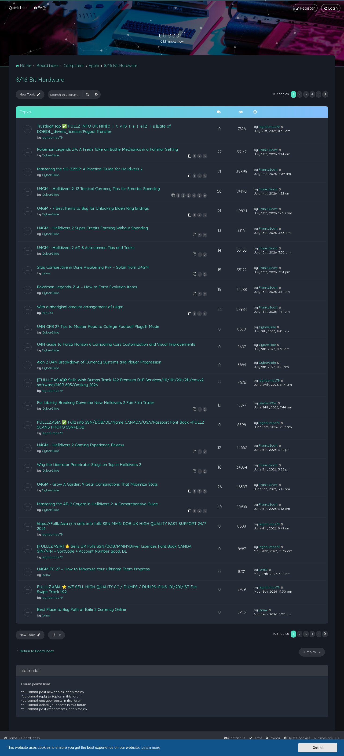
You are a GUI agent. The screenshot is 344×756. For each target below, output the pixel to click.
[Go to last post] (282, 127)
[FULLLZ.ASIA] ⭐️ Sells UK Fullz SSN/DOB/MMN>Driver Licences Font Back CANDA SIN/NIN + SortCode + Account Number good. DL (114, 549)
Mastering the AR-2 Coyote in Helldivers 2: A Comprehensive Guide (97, 503)
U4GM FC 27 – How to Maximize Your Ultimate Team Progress (93, 568)
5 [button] (318, 94)
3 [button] (306, 94)
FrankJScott (268, 150)
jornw (46, 273)
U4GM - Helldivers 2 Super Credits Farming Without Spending (92, 227)
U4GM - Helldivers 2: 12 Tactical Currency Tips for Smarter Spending (98, 188)
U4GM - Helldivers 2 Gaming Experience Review (80, 444)
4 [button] (312, 94)
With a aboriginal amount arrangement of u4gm (80, 306)
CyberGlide (50, 155)
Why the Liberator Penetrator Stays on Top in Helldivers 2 (89, 464)
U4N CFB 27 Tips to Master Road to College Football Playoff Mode (98, 326)
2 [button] (299, 94)
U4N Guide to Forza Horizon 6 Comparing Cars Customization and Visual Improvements (116, 344)
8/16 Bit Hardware (40, 79)
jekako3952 (268, 403)
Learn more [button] (150, 747)
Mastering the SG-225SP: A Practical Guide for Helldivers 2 (90, 168)
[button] (325, 94)
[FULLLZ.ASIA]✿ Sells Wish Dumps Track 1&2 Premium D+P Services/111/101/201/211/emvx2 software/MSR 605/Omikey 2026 (120, 382)
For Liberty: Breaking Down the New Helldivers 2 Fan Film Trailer (95, 402)
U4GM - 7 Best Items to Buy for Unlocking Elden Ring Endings (93, 208)
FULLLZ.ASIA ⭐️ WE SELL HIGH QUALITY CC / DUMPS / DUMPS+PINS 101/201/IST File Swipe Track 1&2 (117, 589)
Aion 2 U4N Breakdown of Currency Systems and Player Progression (99, 362)
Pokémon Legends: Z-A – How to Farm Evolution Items (87, 286)
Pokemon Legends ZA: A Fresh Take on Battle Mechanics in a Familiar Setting (107, 149)
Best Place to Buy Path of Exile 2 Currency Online (81, 609)
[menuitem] (39, 7)
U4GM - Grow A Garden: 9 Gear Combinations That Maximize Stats (97, 484)
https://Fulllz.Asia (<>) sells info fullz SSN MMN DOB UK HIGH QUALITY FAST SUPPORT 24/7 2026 (121, 526)
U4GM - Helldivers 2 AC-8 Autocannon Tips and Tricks (86, 247)
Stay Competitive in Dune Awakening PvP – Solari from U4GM (93, 267)
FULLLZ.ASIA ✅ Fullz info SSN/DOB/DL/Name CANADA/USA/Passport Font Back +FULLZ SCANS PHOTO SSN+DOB (120, 424)
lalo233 (47, 313)
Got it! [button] (318, 747)
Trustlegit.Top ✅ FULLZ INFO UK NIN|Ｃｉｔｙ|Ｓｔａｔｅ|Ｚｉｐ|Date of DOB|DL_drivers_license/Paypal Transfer (104, 129)
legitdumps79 (52, 137)
